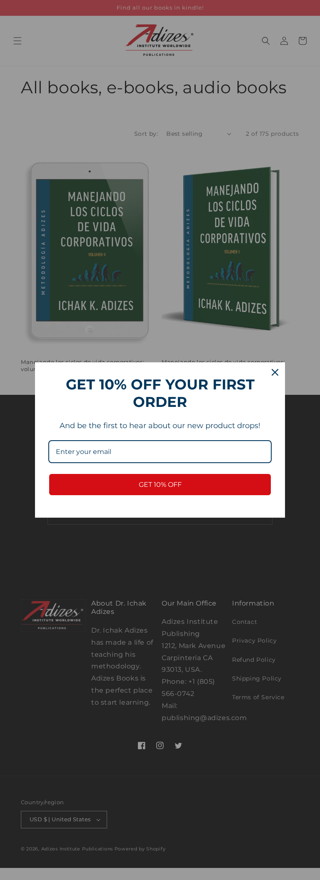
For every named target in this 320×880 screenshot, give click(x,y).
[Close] (275, 372)
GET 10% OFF (160, 485)
